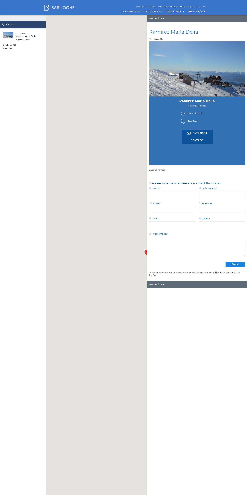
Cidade (206, 218)
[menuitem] (131, 11)
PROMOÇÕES (196, 11)
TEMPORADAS (175, 11)
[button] (146, 252)
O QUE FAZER (153, 11)
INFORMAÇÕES (131, 11)
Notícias (152, 7)
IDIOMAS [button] (196, 7)
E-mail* (157, 203)
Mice (160, 7)
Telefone (207, 203)
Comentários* (160, 233)
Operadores (171, 7)
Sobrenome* (210, 188)
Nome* (157, 188)
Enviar (235, 264)
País (155, 218)
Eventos (141, 7)
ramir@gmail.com (210, 183)
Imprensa (184, 7)
